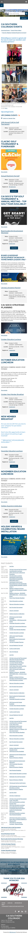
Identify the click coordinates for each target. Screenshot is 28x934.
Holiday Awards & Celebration (11, 506)
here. (6, 108)
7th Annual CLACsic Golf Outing (17, 783)
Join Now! (23, 18)
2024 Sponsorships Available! (16, 751)
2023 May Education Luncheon (17, 805)
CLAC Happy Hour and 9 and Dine (17, 666)
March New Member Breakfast (17, 598)
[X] (19, 911)
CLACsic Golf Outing (14, 648)
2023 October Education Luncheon (18, 773)
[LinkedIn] (22, 911)
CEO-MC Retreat (13, 651)
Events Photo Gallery (16, 30)
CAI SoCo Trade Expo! (14, 795)
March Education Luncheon (16, 601)
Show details (4, 172)
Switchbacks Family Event (15, 661)
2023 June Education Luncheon (17, 802)
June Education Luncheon (15, 571)
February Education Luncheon (16, 604)
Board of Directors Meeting (16, 757)
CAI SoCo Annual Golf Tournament (18, 569)
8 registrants (12, 243)
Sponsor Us (18, 903)
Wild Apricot (12, 932)
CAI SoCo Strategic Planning (10, 288)
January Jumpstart (14, 610)
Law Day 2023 (12, 792)
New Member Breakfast (15, 770)
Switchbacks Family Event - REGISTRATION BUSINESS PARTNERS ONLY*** (16, 579)
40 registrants (12, 186)
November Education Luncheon (12, 451)
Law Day (11, 566)
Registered (5, 186)
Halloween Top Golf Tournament (17, 776)
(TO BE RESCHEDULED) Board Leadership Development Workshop (17, 810)
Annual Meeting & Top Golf (10, 176)
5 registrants (12, 350)
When (6, 128)
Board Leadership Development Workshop (12, 232)
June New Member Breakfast (16, 662)
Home (3, 903)
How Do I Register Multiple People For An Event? (14, 32)
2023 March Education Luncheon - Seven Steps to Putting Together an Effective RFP (18, 819)
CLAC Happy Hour (14, 724)
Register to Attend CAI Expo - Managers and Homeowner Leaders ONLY (18, 590)
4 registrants (12, 407)
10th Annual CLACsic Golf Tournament (10, 123)
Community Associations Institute (13, 906)
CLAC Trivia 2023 (13, 800)
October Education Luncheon (11, 339)
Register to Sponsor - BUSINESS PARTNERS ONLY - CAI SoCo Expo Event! (18, 594)
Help (3, 904)
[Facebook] (15, 911)
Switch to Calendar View (9, 118)
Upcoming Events (5, 30)
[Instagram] (25, 911)
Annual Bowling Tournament (16, 806)
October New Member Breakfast (12, 394)
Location (6, 131)
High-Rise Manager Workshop (16, 659)
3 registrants (12, 516)
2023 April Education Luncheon (17, 813)
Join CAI (10, 903)
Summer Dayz (12, 803)
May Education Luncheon (15, 575)
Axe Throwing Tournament (16, 607)
